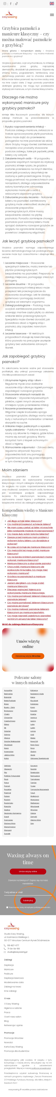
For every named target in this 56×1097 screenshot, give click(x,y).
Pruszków (7, 789)
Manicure (9, 969)
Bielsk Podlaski (10, 701)
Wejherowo (34, 803)
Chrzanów (8, 718)
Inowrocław (8, 751)
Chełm (7, 714)
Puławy (7, 796)
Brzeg (6, 704)
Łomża (33, 731)
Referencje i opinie (13, 1025)
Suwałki (7, 834)
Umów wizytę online (28, 871)
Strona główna (9, 51)
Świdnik (33, 769)
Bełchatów (8, 694)
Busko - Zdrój (9, 707)
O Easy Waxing (11, 1003)
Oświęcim (8, 769)
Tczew (32, 786)
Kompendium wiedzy (31, 51)
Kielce (32, 697)
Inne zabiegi (10, 990)
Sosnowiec (8, 820)
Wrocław (34, 810)
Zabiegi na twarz (12, 986)
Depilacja (9, 965)
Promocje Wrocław (13, 1038)
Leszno (33, 721)
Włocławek (34, 806)
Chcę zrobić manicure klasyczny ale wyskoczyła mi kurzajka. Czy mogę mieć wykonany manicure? (27, 570)
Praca (7, 1012)
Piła (5, 772)
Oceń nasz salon (12, 1016)
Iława (6, 748)
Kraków (33, 714)
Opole (32, 755)
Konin (32, 707)
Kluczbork (34, 701)
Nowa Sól (34, 741)
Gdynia (7, 735)
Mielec (32, 738)
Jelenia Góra (9, 755)
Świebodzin (34, 772)
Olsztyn (33, 751)
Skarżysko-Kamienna (12, 813)
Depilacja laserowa (14, 978)
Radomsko (8, 803)
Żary (32, 823)
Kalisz (6, 758)
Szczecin (34, 766)
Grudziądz (8, 745)
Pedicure (8, 973)
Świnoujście (35, 776)
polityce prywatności (41, 1068)
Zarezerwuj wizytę (28, 656)
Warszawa (34, 800)
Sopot (6, 817)
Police (6, 783)
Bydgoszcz (8, 711)
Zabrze (33, 813)
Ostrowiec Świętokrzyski (39, 758)
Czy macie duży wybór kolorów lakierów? (28, 534)
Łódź (32, 735)
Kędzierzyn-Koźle (37, 694)
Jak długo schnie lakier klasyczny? (24, 520)
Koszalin (33, 711)
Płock (6, 779)
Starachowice (9, 827)
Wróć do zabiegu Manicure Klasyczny (22, 624)
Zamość (33, 817)
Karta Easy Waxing (13, 1046)
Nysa (32, 748)
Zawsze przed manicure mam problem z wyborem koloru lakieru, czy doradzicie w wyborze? (28, 540)
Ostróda (7, 766)
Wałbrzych (34, 796)
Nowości (8, 1042)
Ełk (5, 728)
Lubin (32, 724)
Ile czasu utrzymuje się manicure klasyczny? (29, 547)
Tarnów (33, 783)
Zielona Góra (35, 820)
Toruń (32, 793)
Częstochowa (9, 721)
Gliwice (7, 738)
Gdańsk (7, 731)
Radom (7, 800)
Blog (6, 1021)
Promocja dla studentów (16, 1051)
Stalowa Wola (9, 823)
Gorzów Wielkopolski (12, 741)
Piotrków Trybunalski (12, 776)
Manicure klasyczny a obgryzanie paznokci (29, 563)
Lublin (32, 728)
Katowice (34, 690)
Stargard (7, 830)
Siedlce (7, 810)
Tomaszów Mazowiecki (39, 789)
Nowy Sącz (34, 745)
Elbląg (6, 724)
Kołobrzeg (34, 704)
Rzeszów (7, 806)
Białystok (7, 697)
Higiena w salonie (13, 1008)
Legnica (33, 718)
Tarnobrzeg (35, 779)
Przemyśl (7, 793)
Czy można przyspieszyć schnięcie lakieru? (29, 524)
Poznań (7, 786)
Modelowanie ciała (14, 982)
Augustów (8, 690)
